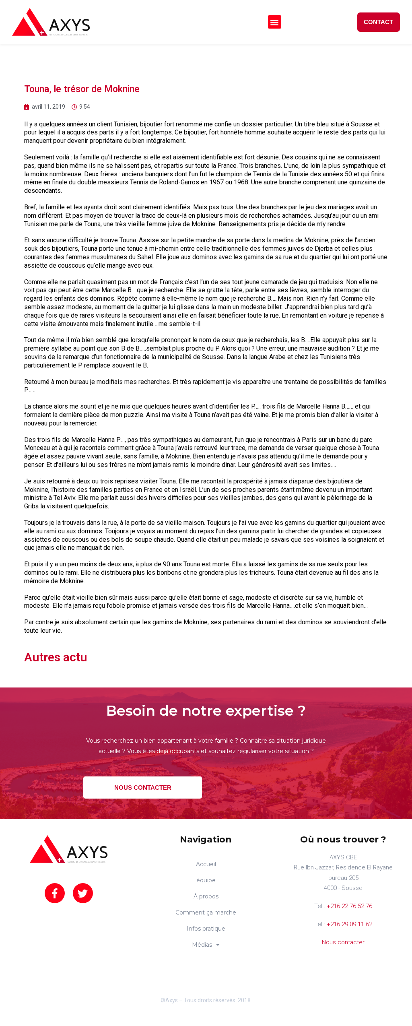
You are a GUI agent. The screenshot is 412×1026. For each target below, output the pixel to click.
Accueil (206, 864)
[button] (274, 22)
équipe (206, 880)
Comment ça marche (205, 912)
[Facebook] (55, 893)
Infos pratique (206, 928)
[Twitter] (83, 893)
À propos (206, 896)
